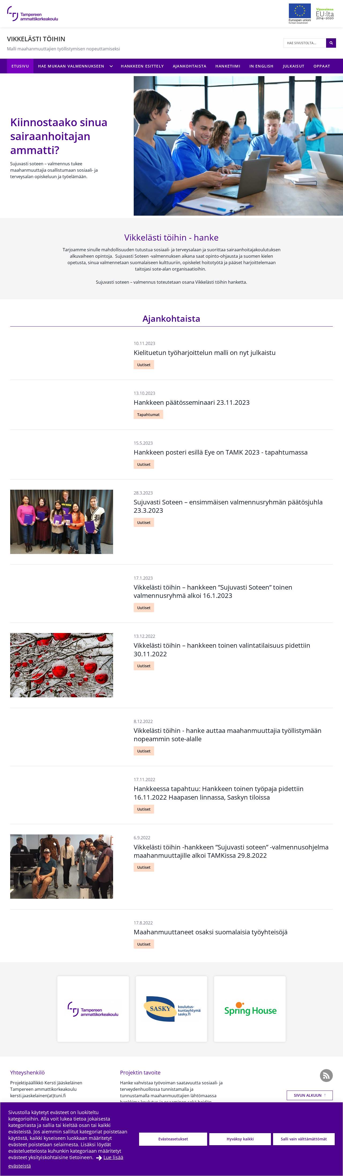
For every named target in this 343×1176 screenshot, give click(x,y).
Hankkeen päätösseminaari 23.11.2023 (192, 402)
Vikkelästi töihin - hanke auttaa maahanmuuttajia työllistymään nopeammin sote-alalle (228, 734)
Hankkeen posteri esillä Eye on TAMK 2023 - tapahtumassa (221, 452)
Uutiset (144, 364)
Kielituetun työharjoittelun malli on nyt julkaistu (205, 352)
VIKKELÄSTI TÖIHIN (36, 38)
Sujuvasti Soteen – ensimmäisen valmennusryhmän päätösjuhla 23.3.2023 (228, 506)
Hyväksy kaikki (240, 1138)
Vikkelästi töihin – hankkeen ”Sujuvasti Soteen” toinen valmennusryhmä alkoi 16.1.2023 (213, 591)
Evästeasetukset (173, 1138)
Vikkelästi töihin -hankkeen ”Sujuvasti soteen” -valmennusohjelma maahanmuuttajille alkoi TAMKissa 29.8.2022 (231, 851)
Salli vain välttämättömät (304, 1138)
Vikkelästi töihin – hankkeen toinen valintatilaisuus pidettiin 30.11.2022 (222, 649)
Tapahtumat (148, 414)
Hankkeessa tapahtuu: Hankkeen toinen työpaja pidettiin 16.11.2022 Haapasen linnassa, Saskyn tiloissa (219, 792)
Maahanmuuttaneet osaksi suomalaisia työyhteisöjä (211, 931)
